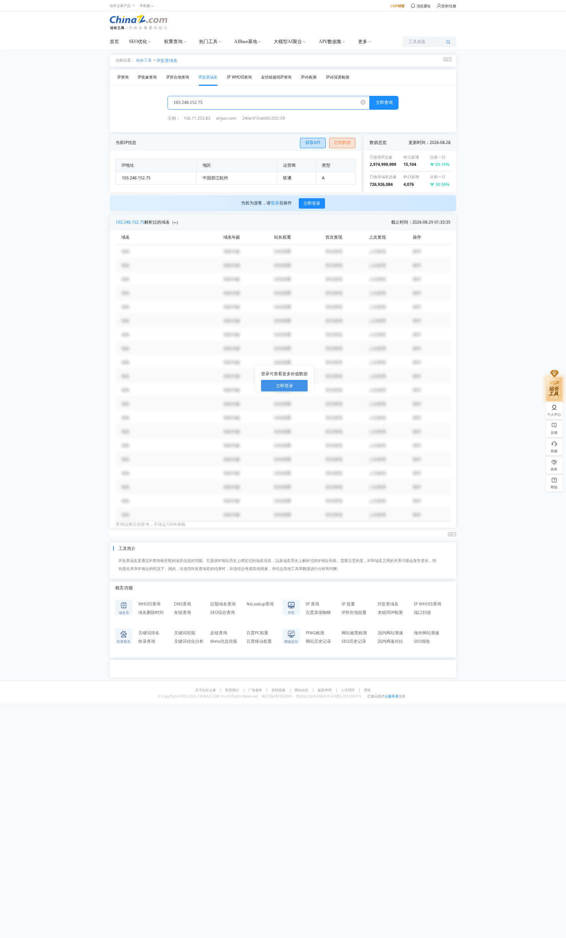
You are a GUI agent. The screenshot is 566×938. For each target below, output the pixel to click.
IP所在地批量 (354, 612)
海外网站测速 (426, 632)
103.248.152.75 (130, 222)
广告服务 (255, 690)
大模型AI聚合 (288, 41)
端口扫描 (422, 612)
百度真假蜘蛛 (318, 612)
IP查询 (123, 77)
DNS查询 (182, 604)
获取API (312, 142)
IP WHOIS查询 (239, 77)
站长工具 (144, 60)
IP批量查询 (147, 77)
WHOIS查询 (149, 604)
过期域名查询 (223, 604)
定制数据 (342, 142)
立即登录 (311, 203)
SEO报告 (422, 641)
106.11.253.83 (197, 118)
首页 (114, 41)
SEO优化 (138, 41)
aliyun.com (226, 118)
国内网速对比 (390, 641)
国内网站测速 (390, 632)
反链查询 (218, 632)
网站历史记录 (318, 641)
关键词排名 (148, 632)
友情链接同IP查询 (276, 77)
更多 (362, 41)
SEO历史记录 (354, 641)
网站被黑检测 (354, 632)
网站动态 (301, 690)
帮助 (367, 690)
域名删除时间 (151, 612)
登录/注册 (448, 5)
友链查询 (182, 612)
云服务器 (392, 696)
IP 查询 (312, 604)
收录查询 (146, 641)
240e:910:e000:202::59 (263, 118)
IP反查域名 (167, 60)
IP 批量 (348, 604)
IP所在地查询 (177, 77)
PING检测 (315, 632)
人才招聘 (348, 690)
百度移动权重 (259, 641)
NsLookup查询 (260, 604)
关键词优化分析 (189, 641)
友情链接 (278, 690)
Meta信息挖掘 (223, 641)
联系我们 (232, 690)
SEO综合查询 (222, 612)
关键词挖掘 (184, 632)
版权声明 (325, 690)
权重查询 (173, 41)
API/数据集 (330, 41)
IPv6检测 (308, 77)
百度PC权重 (257, 632)
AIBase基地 (245, 41)
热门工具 (208, 41)
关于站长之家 (205, 690)
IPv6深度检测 (337, 77)
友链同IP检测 (390, 612)
